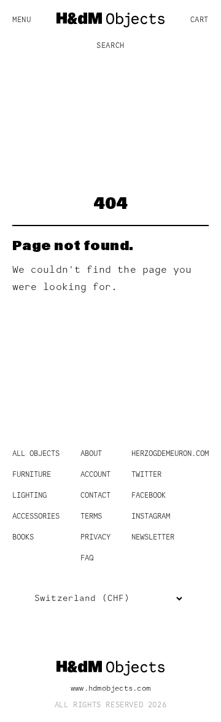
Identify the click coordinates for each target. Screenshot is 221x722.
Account (95, 475)
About (91, 454)
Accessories (36, 516)
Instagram (150, 516)
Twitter (146, 475)
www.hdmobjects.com (110, 689)
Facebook (148, 496)
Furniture (31, 475)
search (110, 46)
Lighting (29, 496)
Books (23, 537)
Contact (95, 496)
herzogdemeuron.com (170, 454)
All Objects (36, 454)
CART (199, 20)
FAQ (86, 558)
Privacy (95, 537)
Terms (91, 516)
